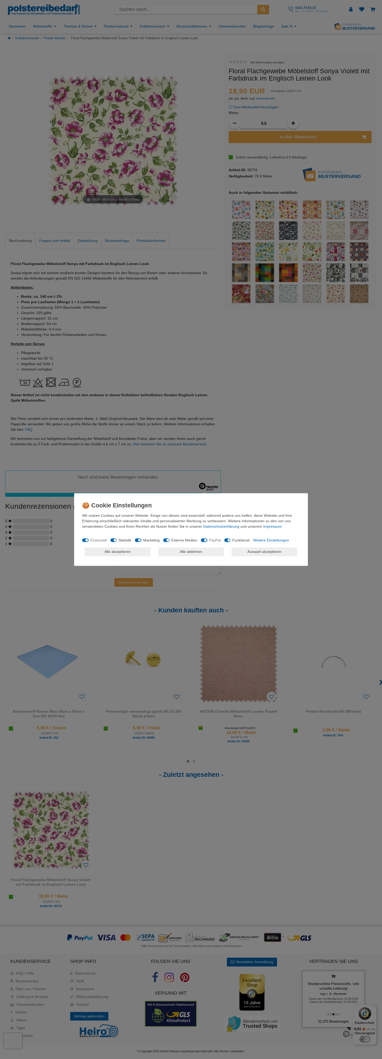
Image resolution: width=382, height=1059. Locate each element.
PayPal (215, 540)
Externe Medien (184, 540)
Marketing (151, 540)
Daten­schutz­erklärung (221, 526)
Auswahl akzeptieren (264, 552)
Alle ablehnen (191, 552)
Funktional (240, 540)
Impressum (272, 526)
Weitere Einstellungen (271, 540)
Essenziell (98, 540)
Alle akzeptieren (117, 552)
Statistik (124, 540)
